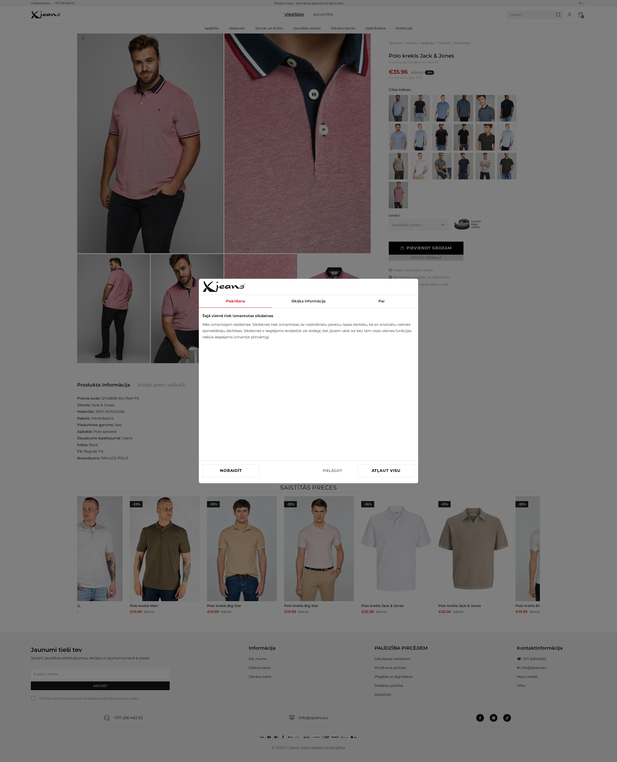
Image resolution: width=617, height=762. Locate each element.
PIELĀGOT (332, 470)
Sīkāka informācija (308, 301)
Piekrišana (235, 301)
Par (381, 301)
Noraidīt (231, 470)
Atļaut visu (386, 470)
